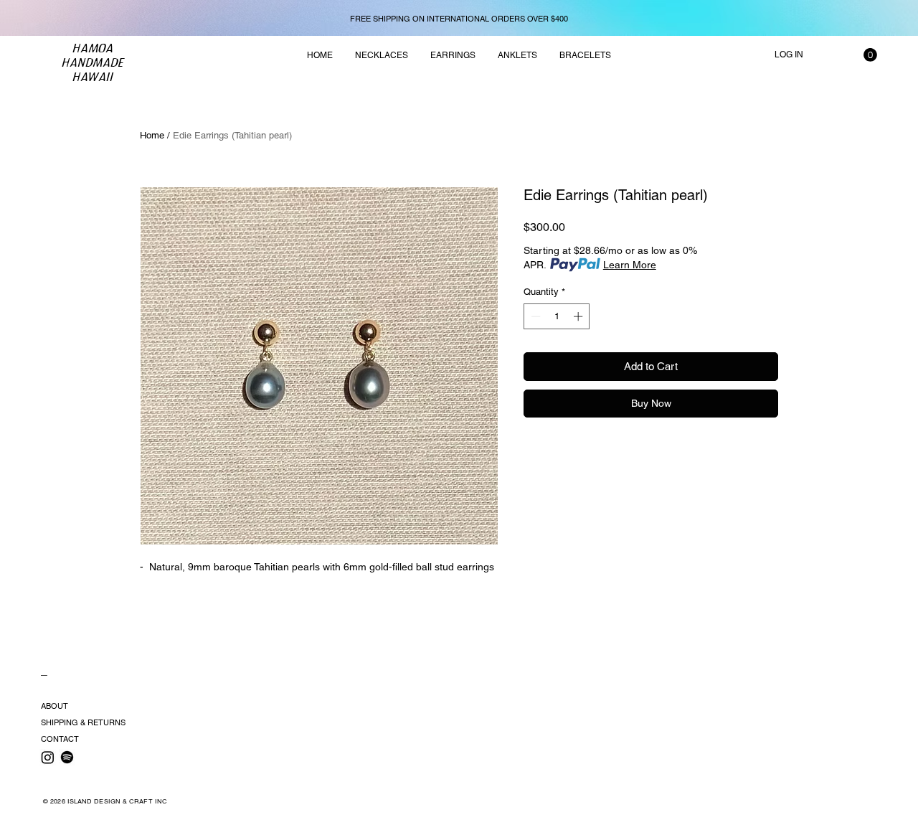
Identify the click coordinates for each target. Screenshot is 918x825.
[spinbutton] (557, 316)
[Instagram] (47, 757)
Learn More (629, 264)
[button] (870, 55)
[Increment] (579, 316)
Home (152, 135)
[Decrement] (534, 316)
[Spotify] (67, 757)
